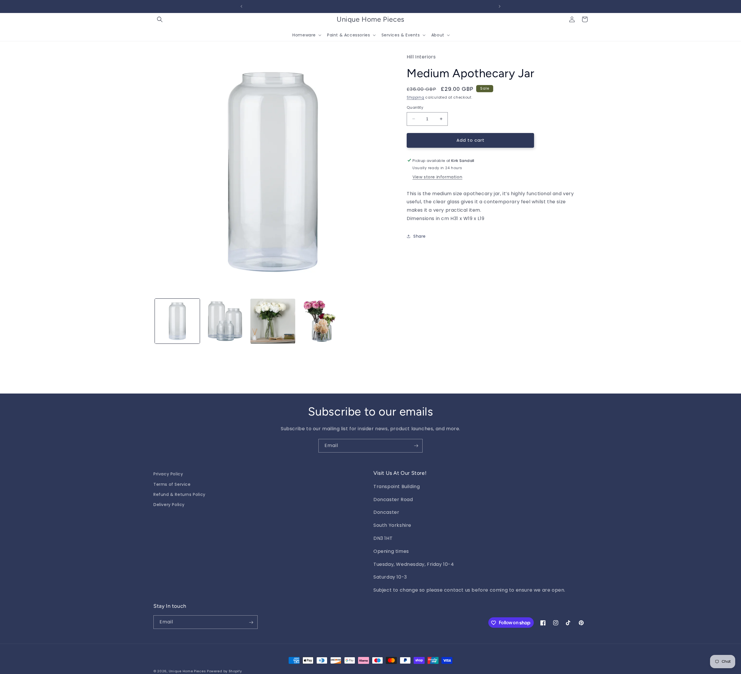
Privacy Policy (168, 474)
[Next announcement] (499, 6)
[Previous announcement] (241, 6)
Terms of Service (172, 484)
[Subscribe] (416, 446)
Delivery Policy (169, 504)
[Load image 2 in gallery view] (225, 321)
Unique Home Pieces (187, 671)
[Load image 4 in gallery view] (320, 321)
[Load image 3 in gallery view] (272, 321)
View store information (437, 177)
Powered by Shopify (224, 671)
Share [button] (419, 236)
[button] (159, 19)
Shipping (415, 97)
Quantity (415, 107)
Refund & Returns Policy (179, 494)
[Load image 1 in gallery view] (177, 321)
